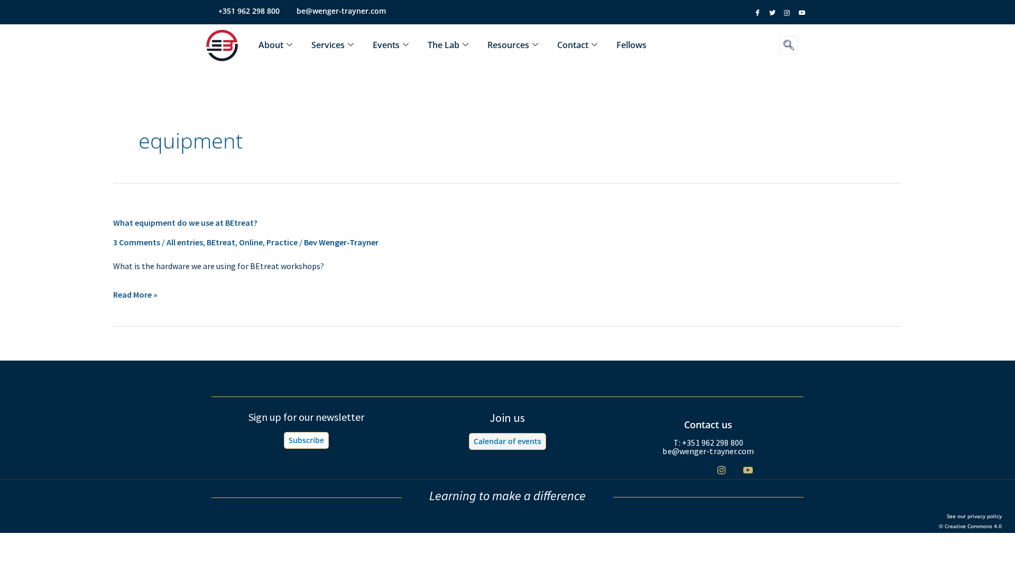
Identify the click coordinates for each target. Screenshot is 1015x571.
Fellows (631, 45)
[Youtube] (747, 469)
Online (251, 242)
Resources (508, 45)
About (271, 45)
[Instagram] (721, 469)
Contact (572, 45)
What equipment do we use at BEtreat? (185, 222)
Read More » (135, 295)
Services (328, 45)
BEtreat (221, 242)
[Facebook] (668, 470)
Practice (282, 242)
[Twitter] (694, 470)
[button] (788, 45)
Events (386, 45)
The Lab (443, 45)
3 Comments (136, 242)
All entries (185, 242)
